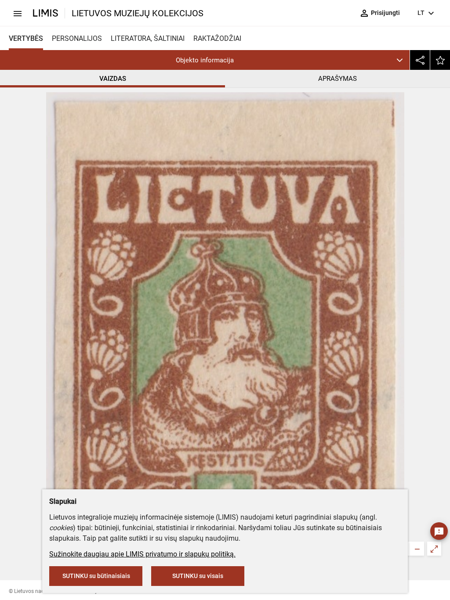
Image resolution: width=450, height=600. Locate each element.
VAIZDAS (112, 79)
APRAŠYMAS (337, 79)
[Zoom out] (417, 549)
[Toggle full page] (434, 549)
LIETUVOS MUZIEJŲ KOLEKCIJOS (137, 13)
